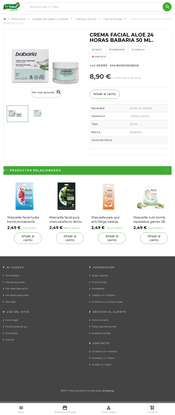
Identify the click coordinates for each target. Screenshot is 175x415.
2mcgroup (108, 390)
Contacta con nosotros (104, 351)
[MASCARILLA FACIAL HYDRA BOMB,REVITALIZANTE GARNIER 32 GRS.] (24, 195)
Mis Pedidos (12, 275)
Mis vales (11, 301)
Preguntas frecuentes (104, 326)
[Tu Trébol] (11, 6)
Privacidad (12, 333)
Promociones (99, 282)
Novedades (98, 288)
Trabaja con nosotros (103, 295)
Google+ (139, 49)
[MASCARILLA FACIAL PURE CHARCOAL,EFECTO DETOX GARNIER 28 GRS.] (66, 195)
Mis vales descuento (17, 288)
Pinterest (100, 56)
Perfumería (18, 19)
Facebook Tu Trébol (103, 357)
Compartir (117, 49)
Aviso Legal (12, 319)
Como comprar (100, 319)
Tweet (98, 49)
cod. (93, 65)
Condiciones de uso (16, 326)
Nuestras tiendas (101, 333)
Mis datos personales (17, 295)
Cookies (10, 339)
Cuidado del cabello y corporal (50, 19)
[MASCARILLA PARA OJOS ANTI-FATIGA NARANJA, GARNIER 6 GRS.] (108, 195)
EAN (112, 65)
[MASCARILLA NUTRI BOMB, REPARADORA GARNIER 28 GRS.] (150, 195)
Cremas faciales (112, 19)
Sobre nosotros (100, 275)
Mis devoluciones (15, 282)
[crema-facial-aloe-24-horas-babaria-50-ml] (17, 114)
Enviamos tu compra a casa (107, 301)
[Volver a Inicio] (4, 19)
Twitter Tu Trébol (101, 364)
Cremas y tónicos (85, 19)
